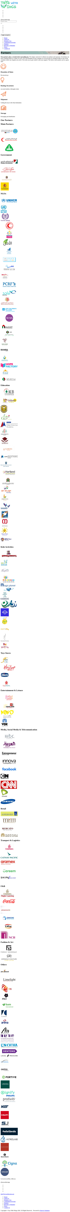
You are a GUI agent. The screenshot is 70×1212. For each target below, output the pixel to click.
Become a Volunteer (9, 45)
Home (5, 38)
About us (6, 39)
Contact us (7, 48)
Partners (6, 44)
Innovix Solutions (45, 1210)
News (5, 47)
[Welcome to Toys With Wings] (9, 7)
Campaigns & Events (10, 42)
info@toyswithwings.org (7, 1194)
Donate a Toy (7, 41)
